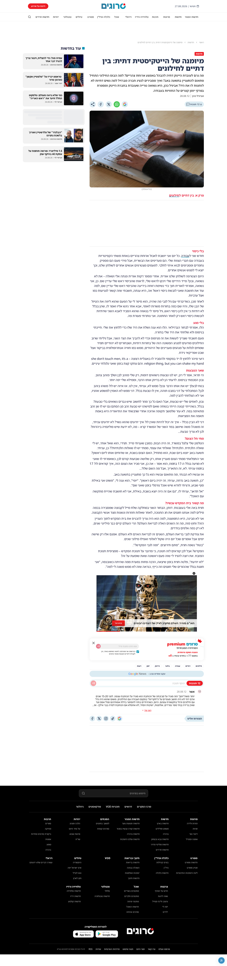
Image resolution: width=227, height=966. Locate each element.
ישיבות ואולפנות (132, 872)
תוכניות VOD (113, 806)
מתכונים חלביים (131, 896)
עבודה (185, 256)
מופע (49, 844)
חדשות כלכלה (162, 872)
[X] (109, 104)
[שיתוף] (93, 104)
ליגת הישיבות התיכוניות (187, 872)
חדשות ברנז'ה (133, 833)
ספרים (48, 823)
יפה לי (165, 906)
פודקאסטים (94, 806)
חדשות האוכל (132, 906)
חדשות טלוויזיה (74, 890)
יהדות (56, 16)
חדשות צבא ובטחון (160, 839)
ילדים (165, 911)
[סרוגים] (140, 931)
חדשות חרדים (42, 16)
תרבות (155, 16)
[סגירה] (93, 643)
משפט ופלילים (162, 828)
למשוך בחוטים (102, 823)
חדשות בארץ (163, 823)
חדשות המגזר (191, 16)
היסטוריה (77, 862)
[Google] (125, 104)
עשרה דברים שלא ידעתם (40, 862)
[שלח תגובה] (93, 683)
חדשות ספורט (191, 862)
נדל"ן (166, 867)
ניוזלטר (80, 806)
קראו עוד (118, 623)
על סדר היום (74, 828)
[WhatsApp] (117, 104)
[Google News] (119, 718)
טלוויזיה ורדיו (142, 16)
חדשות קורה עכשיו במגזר (128, 828)
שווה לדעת (163, 896)
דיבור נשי (193, 833)
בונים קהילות (162, 862)
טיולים (79, 16)
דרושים (128, 806)
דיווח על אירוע (38, 6)
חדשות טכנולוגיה (102, 896)
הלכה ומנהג (75, 823)
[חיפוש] (29, 16)
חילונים (174, 195)
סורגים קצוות (103, 828)
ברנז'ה (166, 833)
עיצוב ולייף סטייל (160, 901)
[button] (194, 573)
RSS (90, 949)
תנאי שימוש (128, 949)
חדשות (178, 16)
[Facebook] (101, 104)
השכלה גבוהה (133, 867)
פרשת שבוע (74, 833)
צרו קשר (151, 949)
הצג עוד (147, 710)
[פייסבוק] (92, 718)
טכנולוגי (67, 16)
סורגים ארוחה (132, 911)
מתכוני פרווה (133, 901)
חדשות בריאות (132, 862)
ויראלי (128, 16)
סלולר (107, 890)
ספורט (90, 16)
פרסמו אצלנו (164, 949)
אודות (98, 949)
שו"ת (78, 839)
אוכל (116, 16)
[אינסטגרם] (106, 718)
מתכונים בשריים (131, 890)
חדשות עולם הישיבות (130, 839)
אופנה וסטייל (192, 839)
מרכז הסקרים (144, 806)
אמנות (48, 839)
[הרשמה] (98, 646)
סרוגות (166, 16)
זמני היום (140, 949)
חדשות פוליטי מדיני (160, 844)
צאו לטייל (77, 872)
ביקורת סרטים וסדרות (41, 833)
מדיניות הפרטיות (112, 949)
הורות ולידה (192, 823)
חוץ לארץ (77, 878)
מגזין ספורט (192, 867)
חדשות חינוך (133, 878)
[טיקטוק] (113, 718)
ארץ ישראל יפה (74, 867)
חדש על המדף (161, 890)
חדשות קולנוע (74, 901)
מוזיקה (48, 828)
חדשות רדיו (75, 896)
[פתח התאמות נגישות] (221, 960)
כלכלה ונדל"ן (103, 16)
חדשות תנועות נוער (131, 823)
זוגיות (195, 828)
